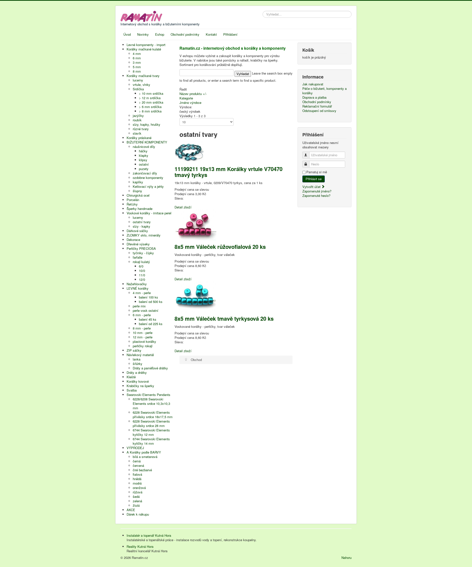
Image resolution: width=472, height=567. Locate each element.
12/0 (142, 279)
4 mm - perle (142, 292)
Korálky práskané (139, 137)
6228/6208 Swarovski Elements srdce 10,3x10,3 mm (151, 403)
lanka (136, 359)
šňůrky (137, 363)
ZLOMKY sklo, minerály (144, 235)
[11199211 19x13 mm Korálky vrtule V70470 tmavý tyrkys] (189, 151)
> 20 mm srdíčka (151, 102)
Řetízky (132, 204)
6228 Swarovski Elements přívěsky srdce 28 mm (151, 423)
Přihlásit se (314, 178)
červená (138, 465)
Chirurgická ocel (138, 195)
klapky (143, 155)
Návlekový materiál (140, 354)
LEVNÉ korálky (137, 288)
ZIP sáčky (134, 350)
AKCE (131, 509)
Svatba (132, 390)
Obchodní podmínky (185, 34)
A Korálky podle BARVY (144, 452)
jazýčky (138, 115)
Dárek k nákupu (138, 514)
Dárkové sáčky (137, 230)
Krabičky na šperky (140, 385)
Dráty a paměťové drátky (150, 368)
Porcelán (133, 199)
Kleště (131, 377)
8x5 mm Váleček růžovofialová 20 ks (220, 247)
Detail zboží (183, 207)
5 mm (137, 66)
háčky (143, 151)
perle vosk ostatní (145, 310)
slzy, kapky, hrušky (146, 124)
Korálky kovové (138, 381)
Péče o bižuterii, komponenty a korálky (324, 90)
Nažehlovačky (137, 284)
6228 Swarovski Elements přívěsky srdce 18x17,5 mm (153, 414)
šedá (136, 496)
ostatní (144, 164)
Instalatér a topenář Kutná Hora (149, 535)
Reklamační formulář (317, 106)
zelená (137, 501)
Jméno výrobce (190, 102)
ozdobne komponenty (148, 177)
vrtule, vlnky (141, 84)
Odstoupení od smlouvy (319, 111)
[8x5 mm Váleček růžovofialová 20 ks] (195, 224)
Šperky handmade (139, 208)
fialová (137, 474)
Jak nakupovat (312, 84)
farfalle (137, 257)
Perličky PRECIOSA (141, 248)
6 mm (137, 58)
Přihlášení (230, 34)
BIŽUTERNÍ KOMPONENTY (147, 142)
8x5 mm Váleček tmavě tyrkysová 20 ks (224, 318)
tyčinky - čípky (143, 253)
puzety (143, 168)
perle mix (139, 306)
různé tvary (141, 128)
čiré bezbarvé (142, 470)
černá (137, 461)
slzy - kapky (141, 226)
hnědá (137, 478)
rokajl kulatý (141, 261)
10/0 (142, 270)
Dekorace (133, 239)
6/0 (141, 266)
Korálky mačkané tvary (143, 75)
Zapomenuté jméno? (316, 191)
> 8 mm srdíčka (150, 111)
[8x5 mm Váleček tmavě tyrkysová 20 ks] (195, 296)
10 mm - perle (142, 332)
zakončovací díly (145, 173)
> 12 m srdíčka (150, 97)
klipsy (143, 160)
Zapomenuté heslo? (316, 195)
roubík (137, 120)
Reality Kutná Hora (140, 546)
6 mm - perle (142, 315)
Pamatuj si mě (316, 172)
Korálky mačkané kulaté (144, 49)
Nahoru (346, 557)
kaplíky (138, 182)
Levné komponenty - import (146, 44)
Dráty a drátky (137, 372)
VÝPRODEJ (135, 447)
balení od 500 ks (150, 301)
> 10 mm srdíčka (151, 93)
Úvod (127, 34)
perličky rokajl (142, 346)
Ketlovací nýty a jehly (148, 186)
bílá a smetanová (145, 456)
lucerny (138, 80)
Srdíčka (138, 89)
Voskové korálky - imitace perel (149, 213)
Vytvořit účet (312, 186)
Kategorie (186, 98)
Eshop (159, 34)
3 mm (137, 62)
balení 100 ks (148, 297)
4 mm (137, 53)
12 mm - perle (142, 337)
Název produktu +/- (193, 93)
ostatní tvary (142, 222)
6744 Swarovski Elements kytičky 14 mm (151, 441)
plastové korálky (144, 341)
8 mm (137, 71)
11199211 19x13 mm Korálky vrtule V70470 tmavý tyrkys (228, 172)
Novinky (143, 34)
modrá (137, 483)
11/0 (142, 275)
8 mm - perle (142, 328)
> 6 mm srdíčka (150, 106)
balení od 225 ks (150, 323)
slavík (137, 133)
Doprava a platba (314, 97)
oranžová (139, 487)
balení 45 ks (147, 319)
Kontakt (211, 34)
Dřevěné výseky (138, 244)
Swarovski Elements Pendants (148, 394)
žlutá (136, 505)
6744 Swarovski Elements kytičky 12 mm (151, 432)
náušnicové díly (144, 146)
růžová (137, 492)
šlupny (137, 191)
